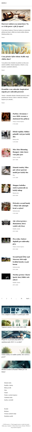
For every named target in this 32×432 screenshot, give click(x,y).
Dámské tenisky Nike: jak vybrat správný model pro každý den (21, 170)
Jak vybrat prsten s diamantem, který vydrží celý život (20, 223)
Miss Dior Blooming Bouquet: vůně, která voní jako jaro (20, 152)
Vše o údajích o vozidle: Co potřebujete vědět (15, 314)
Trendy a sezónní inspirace (18, 121)
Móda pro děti (16, 139)
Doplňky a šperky (16, 228)
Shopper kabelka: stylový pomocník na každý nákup (20, 187)
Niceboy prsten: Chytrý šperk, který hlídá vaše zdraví (21, 277)
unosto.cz (4, 3)
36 (21, 298)
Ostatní (3, 37)
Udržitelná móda (16, 211)
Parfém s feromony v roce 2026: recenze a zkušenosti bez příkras (21, 116)
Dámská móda (16, 193)
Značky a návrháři (16, 157)
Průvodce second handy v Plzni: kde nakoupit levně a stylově (21, 205)
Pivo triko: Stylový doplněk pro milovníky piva (21, 241)
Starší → (28, 298)
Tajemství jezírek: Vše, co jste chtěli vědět (14, 327)
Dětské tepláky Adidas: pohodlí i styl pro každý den (21, 134)
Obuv (14, 175)
